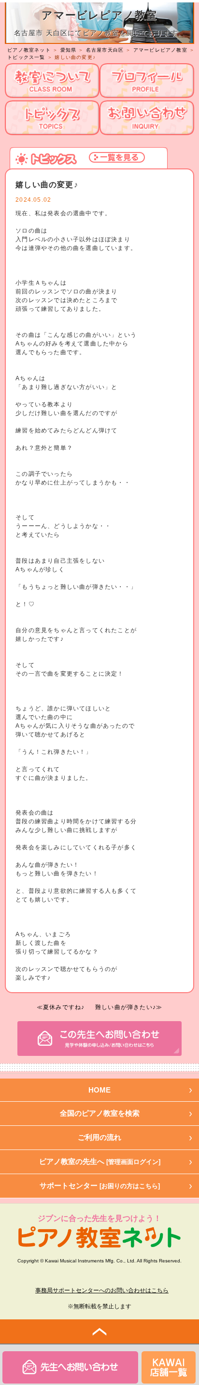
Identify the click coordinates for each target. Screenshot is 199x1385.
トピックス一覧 (26, 57)
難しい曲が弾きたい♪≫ (128, 1007)
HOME (99, 1090)
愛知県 (68, 50)
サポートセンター (100, 1185)
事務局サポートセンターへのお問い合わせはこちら (102, 1290)
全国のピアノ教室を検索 (100, 1113)
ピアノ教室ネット (29, 50)
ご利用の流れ (99, 1137)
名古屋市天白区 (105, 50)
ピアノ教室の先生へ (99, 1161)
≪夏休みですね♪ (61, 1007)
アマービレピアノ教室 (160, 50)
